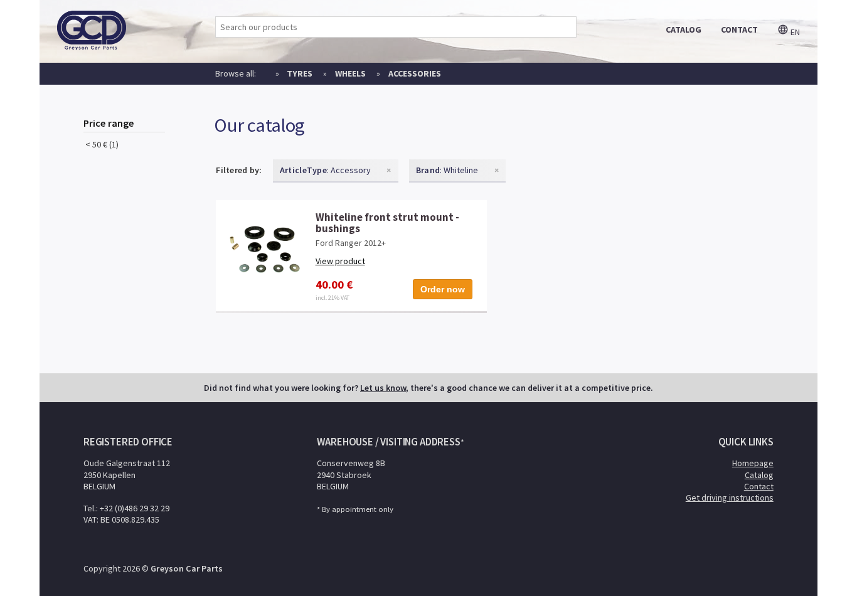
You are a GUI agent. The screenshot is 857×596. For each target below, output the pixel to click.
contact (739, 29)
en (794, 32)
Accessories (414, 73)
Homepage (753, 463)
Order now (442, 289)
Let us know (383, 387)
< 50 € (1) (101, 144)
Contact (759, 486)
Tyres (299, 73)
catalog (683, 29)
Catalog (759, 475)
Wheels (350, 73)
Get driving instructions (730, 497)
